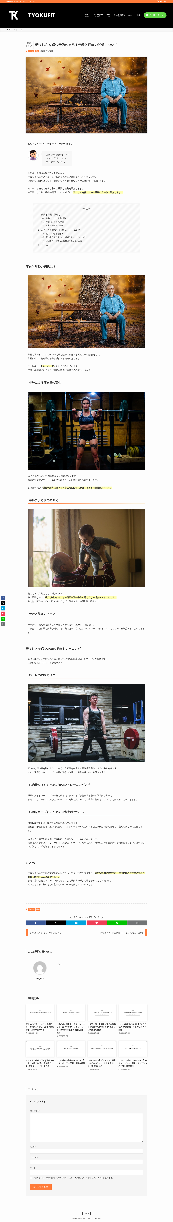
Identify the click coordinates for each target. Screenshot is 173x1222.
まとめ (44, 245)
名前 (33, 1147)
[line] (161, 1)
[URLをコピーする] (137, 922)
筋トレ (31, 51)
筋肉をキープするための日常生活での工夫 (64, 241)
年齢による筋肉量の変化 (56, 218)
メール (34, 1157)
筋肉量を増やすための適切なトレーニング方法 (66, 237)
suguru (40, 978)
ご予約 (86, 1214)
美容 (37, 51)
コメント (35, 1111)
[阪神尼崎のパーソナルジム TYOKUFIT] (33, 15)
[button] (36, 922)
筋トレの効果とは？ (54, 234)
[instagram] (157, 1)
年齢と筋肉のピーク (54, 225)
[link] (59, 964)
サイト (33, 1168)
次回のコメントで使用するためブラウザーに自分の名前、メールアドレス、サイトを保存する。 (73, 1178)
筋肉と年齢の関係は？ (52, 214)
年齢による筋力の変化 (55, 222)
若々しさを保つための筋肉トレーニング (60, 230)
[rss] (165, 1)
